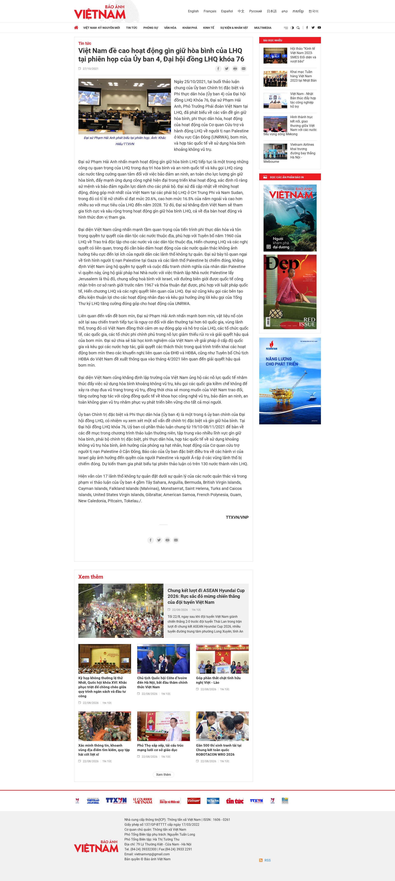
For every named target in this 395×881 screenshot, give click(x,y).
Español (227, 11)
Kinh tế (208, 27)
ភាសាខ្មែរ (298, 11)
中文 (241, 11)
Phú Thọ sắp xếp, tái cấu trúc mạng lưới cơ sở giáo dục (160, 747)
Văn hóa (170, 27)
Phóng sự (150, 27)
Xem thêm (90, 577)
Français (210, 11)
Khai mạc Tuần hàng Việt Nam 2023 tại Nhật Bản (303, 76)
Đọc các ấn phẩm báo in (287, 177)
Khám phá (189, 27)
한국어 (313, 11)
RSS (268, 860)
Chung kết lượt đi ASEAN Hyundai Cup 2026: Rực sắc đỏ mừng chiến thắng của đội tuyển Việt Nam (206, 596)
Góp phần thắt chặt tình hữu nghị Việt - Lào (218, 680)
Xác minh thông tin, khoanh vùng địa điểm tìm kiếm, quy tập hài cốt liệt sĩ (104, 749)
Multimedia (262, 27)
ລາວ (285, 11)
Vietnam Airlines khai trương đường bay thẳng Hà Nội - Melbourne (289, 153)
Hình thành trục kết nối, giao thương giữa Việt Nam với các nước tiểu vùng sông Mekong (290, 125)
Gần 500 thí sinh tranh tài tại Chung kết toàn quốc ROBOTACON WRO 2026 (219, 749)
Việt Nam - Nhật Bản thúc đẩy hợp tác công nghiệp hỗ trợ (303, 100)
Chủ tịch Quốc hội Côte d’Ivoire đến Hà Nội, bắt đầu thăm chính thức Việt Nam (162, 682)
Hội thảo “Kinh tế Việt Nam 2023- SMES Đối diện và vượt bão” (303, 55)
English (193, 11)
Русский (255, 11)
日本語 (272, 11)
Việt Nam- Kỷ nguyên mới (101, 27)
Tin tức (131, 27)
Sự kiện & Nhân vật (234, 27)
